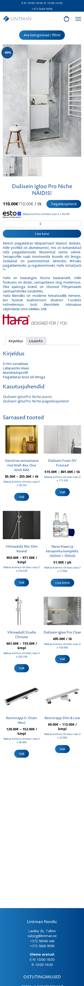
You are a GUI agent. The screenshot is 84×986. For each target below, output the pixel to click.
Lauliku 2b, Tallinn (42, 931)
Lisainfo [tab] (36, 341)
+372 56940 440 (42, 941)
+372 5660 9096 (42, 9)
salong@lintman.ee (42, 936)
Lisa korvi (42, 234)
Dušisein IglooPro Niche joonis (27, 396)
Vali (21, 497)
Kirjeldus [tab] (16, 341)
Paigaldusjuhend (64, 204)
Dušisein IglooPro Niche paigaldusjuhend (35, 401)
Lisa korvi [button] (62, 582)
